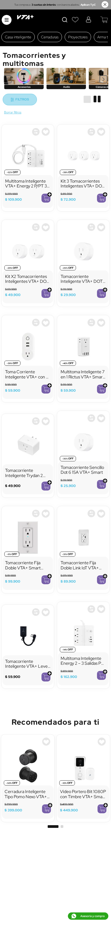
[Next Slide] (103, 79)
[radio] (87, 99)
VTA (12, 112)
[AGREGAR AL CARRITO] (45, 198)
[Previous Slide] (8, 79)
